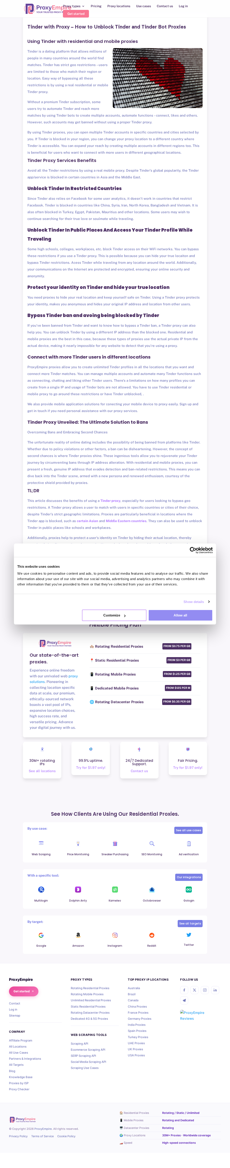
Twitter (189, 945)
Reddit (151, 946)
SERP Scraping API (83, 1055)
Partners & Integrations (25, 1058)
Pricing (96, 6)
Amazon (78, 946)
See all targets (190, 923)
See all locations (42, 771)
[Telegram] (184, 1000)
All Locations (18, 1046)
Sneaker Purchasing (115, 854)
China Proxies (137, 1006)
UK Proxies (135, 1049)
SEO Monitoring (152, 854)
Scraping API (79, 1043)
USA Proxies (136, 1055)
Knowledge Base (21, 1077)
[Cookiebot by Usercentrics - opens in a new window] (193, 550)
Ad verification (189, 854)
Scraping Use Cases (85, 1068)
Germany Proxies (139, 1018)
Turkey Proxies (138, 1037)
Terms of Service (42, 1136)
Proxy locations (118, 6)
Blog (12, 1071)
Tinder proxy (110, 501)
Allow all (180, 615)
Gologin (189, 900)
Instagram (115, 946)
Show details (194, 602)
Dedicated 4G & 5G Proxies (89, 1018)
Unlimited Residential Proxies (91, 1000)
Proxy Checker (19, 1089)
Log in (183, 6)
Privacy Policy (18, 1136)
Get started (75, 14)
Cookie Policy (66, 1136)
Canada (133, 1000)
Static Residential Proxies (88, 1006)
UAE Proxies (136, 1043)
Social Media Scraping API (88, 1062)
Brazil (131, 994)
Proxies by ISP (19, 1083)
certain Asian (87, 521)
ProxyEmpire (43, 1128)
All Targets (16, 1064)
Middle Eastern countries (126, 521)
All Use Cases (18, 1052)
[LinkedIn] (215, 990)
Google (41, 946)
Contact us (165, 6)
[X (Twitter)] (194, 990)
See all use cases (188, 830)
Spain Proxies (137, 1031)
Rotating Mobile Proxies (87, 994)
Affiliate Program (20, 1040)
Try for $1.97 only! (90, 767)
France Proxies (138, 1012)
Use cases (143, 6)
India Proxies (137, 1024)
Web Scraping (41, 854)
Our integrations (189, 877)
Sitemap (14, 1015)
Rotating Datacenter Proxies (90, 1012)
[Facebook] (184, 990)
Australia (134, 988)
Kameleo (115, 900)
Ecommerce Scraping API (88, 1049)
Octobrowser (152, 900)
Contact (14, 1003)
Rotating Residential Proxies (90, 988)
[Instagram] (205, 990)
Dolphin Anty (78, 900)
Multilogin (41, 900)
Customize (111, 615)
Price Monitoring (78, 854)
